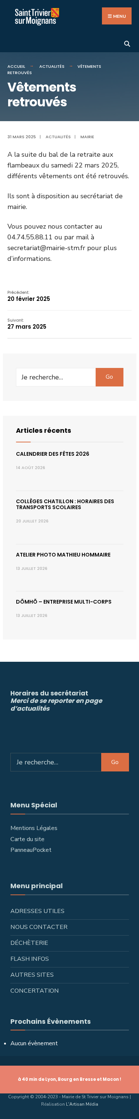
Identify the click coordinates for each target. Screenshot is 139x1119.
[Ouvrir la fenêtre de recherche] (126, 43)
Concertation (34, 991)
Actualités (51, 66)
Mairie (87, 137)
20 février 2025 (28, 296)
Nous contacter (38, 927)
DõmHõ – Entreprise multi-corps (64, 601)
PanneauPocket (31, 850)
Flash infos (29, 959)
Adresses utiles (37, 911)
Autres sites (32, 975)
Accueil (16, 66)
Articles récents (43, 430)
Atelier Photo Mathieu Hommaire (63, 554)
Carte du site (27, 839)
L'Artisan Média (82, 1104)
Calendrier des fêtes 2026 (52, 454)
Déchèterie (29, 943)
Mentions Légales (33, 828)
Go (109, 377)
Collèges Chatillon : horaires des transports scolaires (65, 504)
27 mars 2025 (26, 324)
